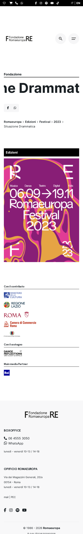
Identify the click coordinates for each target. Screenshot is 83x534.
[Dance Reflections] (13, 353)
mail (6, 497)
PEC (13, 497)
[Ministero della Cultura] (13, 295)
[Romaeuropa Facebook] (37, 3)
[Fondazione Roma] (12, 334)
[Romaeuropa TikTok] (59, 3)
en (78, 3)
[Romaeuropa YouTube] (53, 3)
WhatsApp (15, 443)
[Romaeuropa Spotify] (47, 3)
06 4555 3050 (18, 438)
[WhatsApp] (23, 3)
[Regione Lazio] (14, 305)
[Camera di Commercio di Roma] (20, 324)
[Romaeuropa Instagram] (42, 3)
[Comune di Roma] (16, 314)
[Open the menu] (73, 38)
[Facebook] (5, 510)
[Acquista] (11, 3)
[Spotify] (17, 510)
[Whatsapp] (14, 107)
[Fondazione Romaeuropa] (19, 38)
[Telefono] (17, 3)
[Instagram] (11, 510)
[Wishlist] (5, 3)
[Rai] (7, 373)
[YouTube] (24, 510)
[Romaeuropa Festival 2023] (41, 161)
